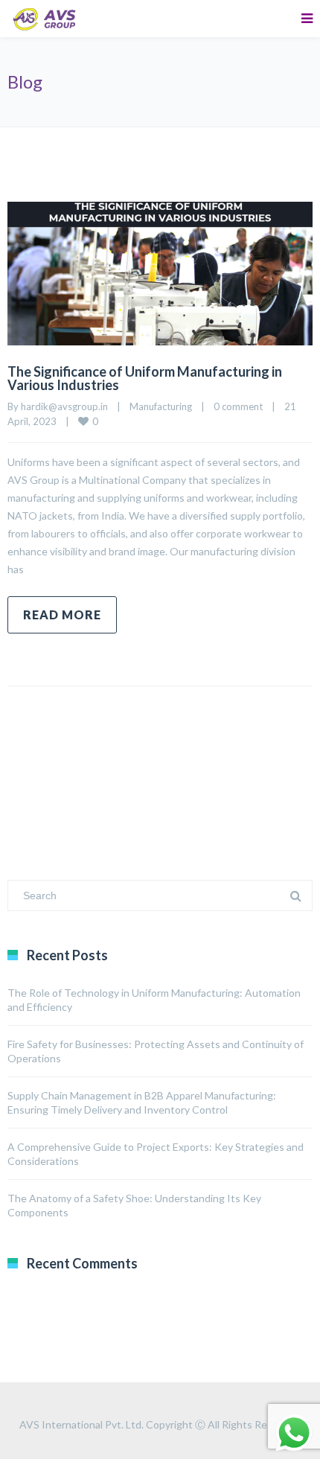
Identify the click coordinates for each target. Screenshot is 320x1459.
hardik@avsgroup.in (64, 406)
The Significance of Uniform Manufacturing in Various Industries (144, 378)
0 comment (238, 406)
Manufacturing (160, 406)
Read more (62, 614)
